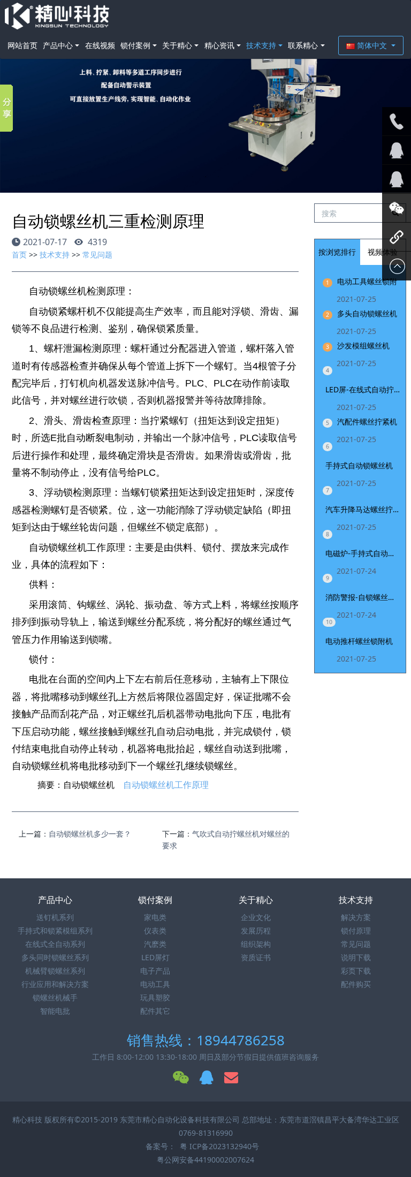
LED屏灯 (155, 957)
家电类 (155, 917)
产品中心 (58, 45)
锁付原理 (356, 930)
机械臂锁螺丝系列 (55, 971)
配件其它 (155, 1011)
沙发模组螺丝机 (363, 345)
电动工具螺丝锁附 (367, 281)
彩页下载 (356, 971)
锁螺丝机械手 (55, 997)
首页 (19, 254)
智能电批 (55, 1011)
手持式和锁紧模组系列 (55, 930)
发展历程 (256, 930)
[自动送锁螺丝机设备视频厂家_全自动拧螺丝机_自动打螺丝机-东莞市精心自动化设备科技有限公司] (57, 16)
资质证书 (256, 957)
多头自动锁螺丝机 (367, 313)
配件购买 (356, 984)
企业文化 (256, 917)
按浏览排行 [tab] (337, 252)
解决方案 (356, 917)
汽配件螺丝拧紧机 (367, 421)
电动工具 (155, 984)
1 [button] (192, 176)
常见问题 (97, 254)
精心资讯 (219, 45)
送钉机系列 (55, 917)
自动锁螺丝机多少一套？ (90, 834)
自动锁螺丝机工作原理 (166, 784)
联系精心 (303, 45)
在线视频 (100, 45)
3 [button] (218, 176)
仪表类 (155, 930)
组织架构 (256, 944)
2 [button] (205, 176)
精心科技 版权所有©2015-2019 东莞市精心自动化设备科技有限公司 (127, 1119)
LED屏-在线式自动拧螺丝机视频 (363, 389)
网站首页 (22, 45)
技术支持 (261, 45)
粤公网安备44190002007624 (205, 1160)
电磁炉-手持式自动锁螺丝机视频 (363, 553)
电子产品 (155, 971)
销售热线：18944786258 (206, 1040)
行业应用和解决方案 (55, 984)
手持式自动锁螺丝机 (359, 465)
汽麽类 (155, 944)
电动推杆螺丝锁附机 (359, 641)
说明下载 (356, 957)
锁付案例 (135, 45)
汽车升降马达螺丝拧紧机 (363, 509)
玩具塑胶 (155, 997)
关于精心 (177, 45)
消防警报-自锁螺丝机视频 (363, 597)
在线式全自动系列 (55, 944)
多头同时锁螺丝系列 (55, 957)
